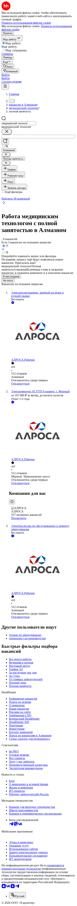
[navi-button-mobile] (5, 86)
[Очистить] (6, 132)
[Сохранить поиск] (5, 141)
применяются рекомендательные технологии (32, 867)
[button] (5, 74)
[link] (7, 66)
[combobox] (18, 123)
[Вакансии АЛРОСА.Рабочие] (42, 331)
